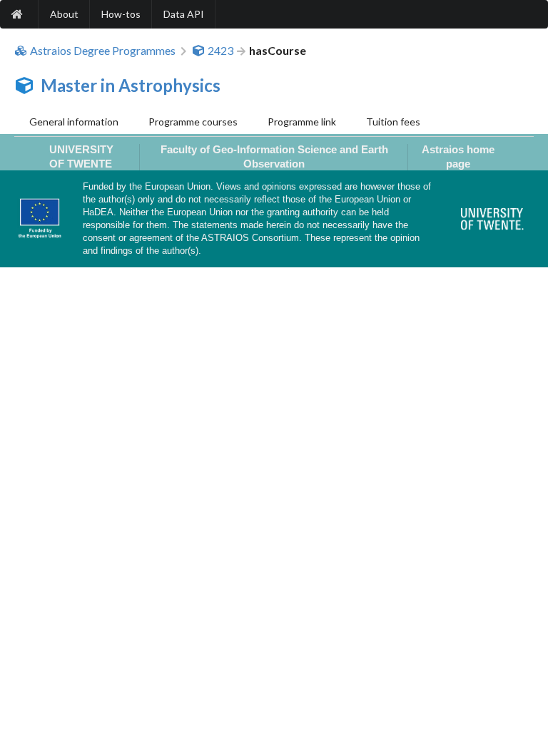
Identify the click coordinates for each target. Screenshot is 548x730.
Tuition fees (393, 121)
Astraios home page (458, 156)
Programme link (302, 121)
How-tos (121, 14)
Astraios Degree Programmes (103, 50)
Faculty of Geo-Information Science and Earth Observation (274, 156)
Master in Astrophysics (130, 85)
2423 (220, 50)
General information (73, 121)
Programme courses (193, 121)
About (64, 14)
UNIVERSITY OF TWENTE (81, 156)
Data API (183, 14)
